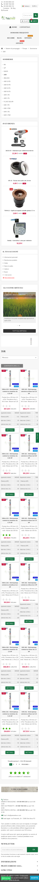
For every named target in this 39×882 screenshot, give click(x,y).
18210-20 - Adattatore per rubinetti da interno (19, 150)
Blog (13, 8)
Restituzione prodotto (10, 260)
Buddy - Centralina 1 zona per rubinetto (19, 240)
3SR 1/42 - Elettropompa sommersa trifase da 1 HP (29, 584)
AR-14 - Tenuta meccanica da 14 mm (19, 180)
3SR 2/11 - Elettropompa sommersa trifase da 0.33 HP (29, 714)
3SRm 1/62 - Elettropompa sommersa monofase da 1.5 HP (10, 649)
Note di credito (8, 266)
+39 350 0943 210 (8, 2)
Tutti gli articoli (19, 331)
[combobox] (30, 15)
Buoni (6, 272)
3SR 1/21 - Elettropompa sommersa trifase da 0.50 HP (29, 456)
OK (33, 850)
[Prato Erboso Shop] (8, 18)
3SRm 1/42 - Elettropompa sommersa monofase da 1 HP (10, 585)
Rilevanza (5, 357)
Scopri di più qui (14, 880)
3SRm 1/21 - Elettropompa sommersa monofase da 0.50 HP (10, 456)
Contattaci (6, 8)
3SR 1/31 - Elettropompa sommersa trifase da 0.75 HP (29, 520)
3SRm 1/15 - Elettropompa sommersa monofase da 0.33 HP (10, 391)
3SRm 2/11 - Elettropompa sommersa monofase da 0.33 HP (10, 714)
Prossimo (26, 764)
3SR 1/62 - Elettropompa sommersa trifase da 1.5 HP (29, 649)
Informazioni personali (10, 257)
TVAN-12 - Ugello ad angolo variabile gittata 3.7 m (19, 210)
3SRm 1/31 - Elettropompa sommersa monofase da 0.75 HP (10, 520)
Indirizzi (6, 269)
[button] (19, 325)
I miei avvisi (8, 275)
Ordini (6, 263)
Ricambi (5, 10)
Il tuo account (10, 252)
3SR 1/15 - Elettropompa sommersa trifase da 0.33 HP (29, 391)
